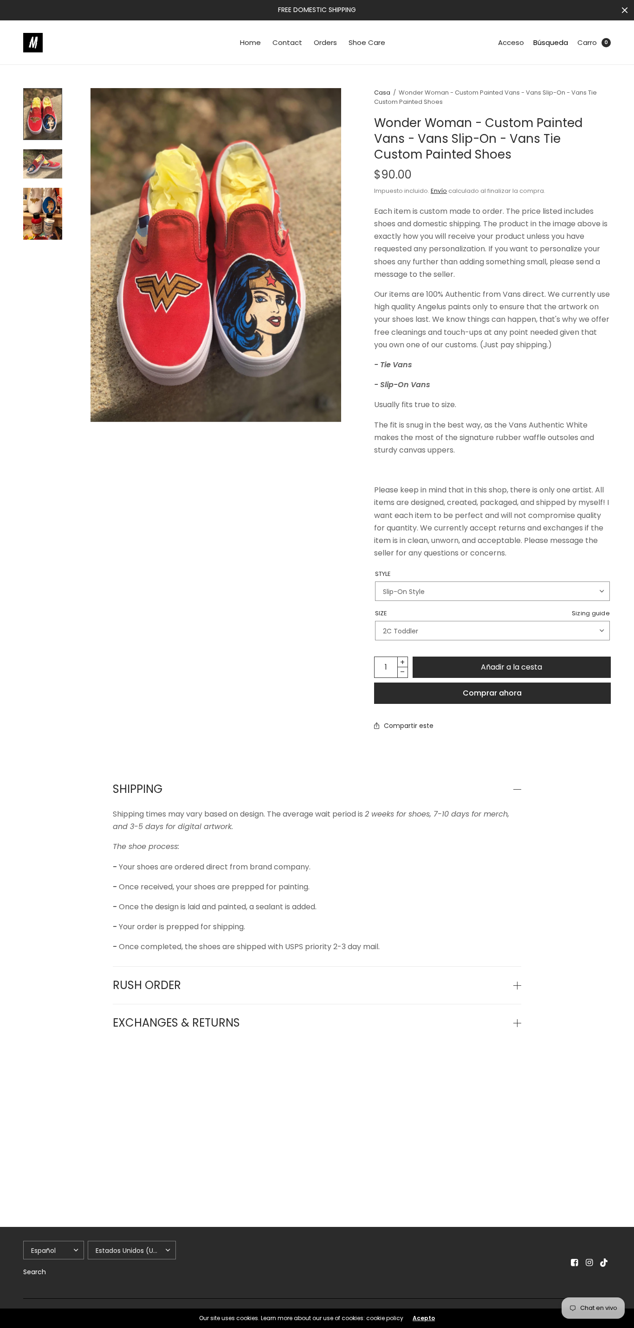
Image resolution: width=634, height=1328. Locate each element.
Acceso (511, 42)
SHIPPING (137, 789)
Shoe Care (367, 42)
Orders (325, 42)
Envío (439, 190)
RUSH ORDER (147, 985)
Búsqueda (550, 42)
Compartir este (408, 725)
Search (34, 1272)
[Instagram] (589, 1262)
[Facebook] (574, 1262)
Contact (287, 42)
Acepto (424, 1318)
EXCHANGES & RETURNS (176, 1022)
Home (250, 42)
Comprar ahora (492, 693)
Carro (587, 42)
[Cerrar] (624, 10)
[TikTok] (604, 1262)
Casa (382, 92)
